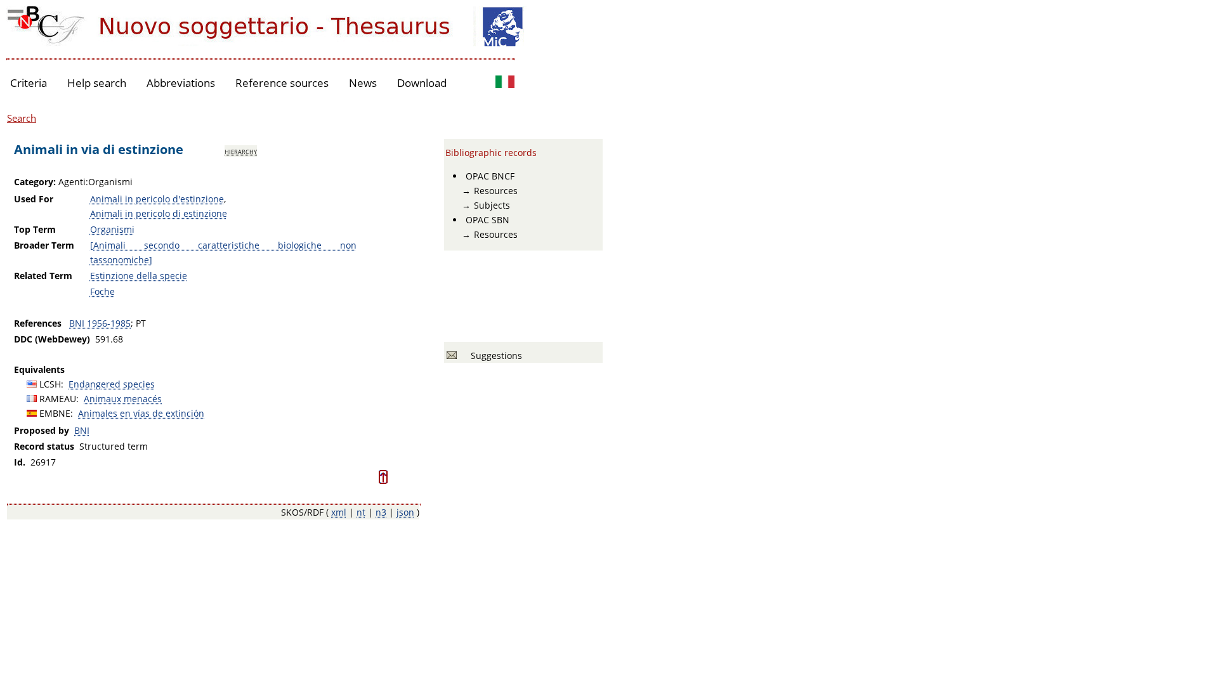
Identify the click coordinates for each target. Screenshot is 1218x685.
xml (338, 512)
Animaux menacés (123, 399)
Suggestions (494, 355)
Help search (96, 82)
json (405, 512)
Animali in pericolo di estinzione (158, 213)
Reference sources (282, 82)
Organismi (112, 229)
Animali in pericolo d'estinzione (157, 199)
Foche (102, 291)
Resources (496, 191)
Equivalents (39, 369)
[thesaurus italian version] (505, 83)
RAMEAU (57, 399)
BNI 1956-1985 (100, 323)
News (363, 82)
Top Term (35, 229)
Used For (33, 199)
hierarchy (241, 151)
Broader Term (44, 245)
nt (361, 512)
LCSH (50, 384)
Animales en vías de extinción (141, 413)
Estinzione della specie (138, 276)
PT (141, 323)
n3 (381, 512)
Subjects (492, 205)
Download (422, 82)
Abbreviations (181, 82)
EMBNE (54, 413)
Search (21, 118)
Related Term (43, 276)
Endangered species (112, 384)
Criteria (28, 82)
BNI (81, 430)
